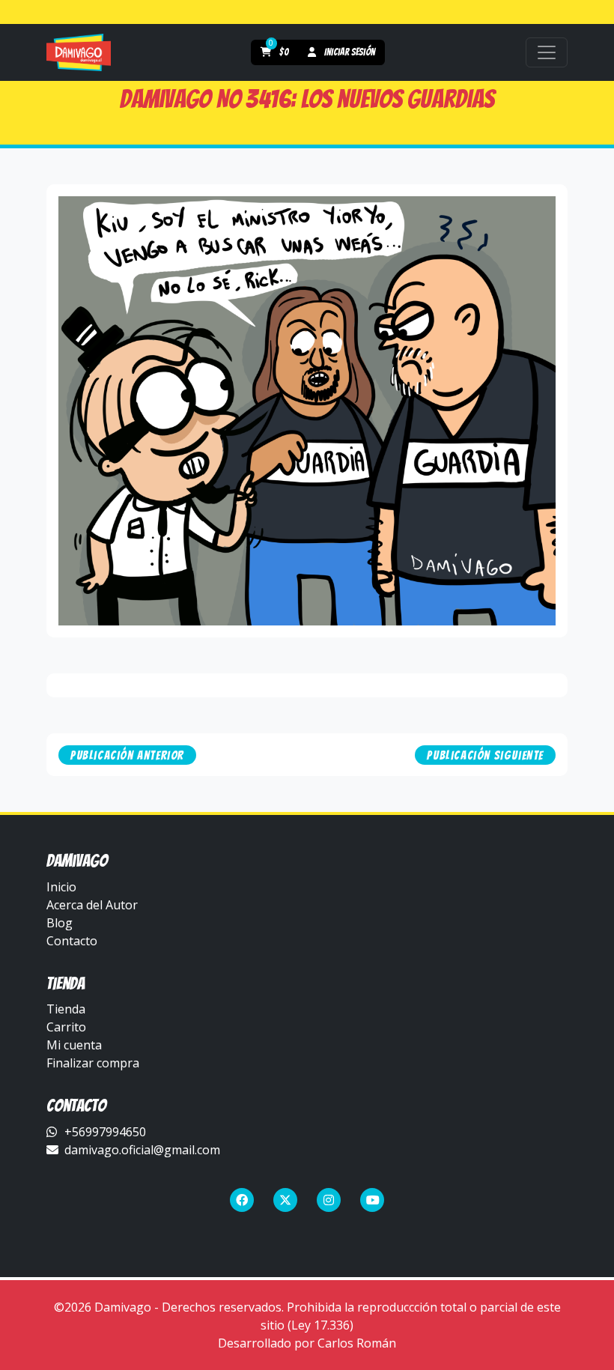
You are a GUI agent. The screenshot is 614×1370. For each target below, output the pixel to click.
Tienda (65, 1009)
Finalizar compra (92, 1063)
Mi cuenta (74, 1045)
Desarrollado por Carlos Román (307, 1343)
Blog (59, 923)
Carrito (66, 1027)
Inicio (61, 887)
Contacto (71, 941)
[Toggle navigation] (547, 52)
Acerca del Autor (92, 905)
